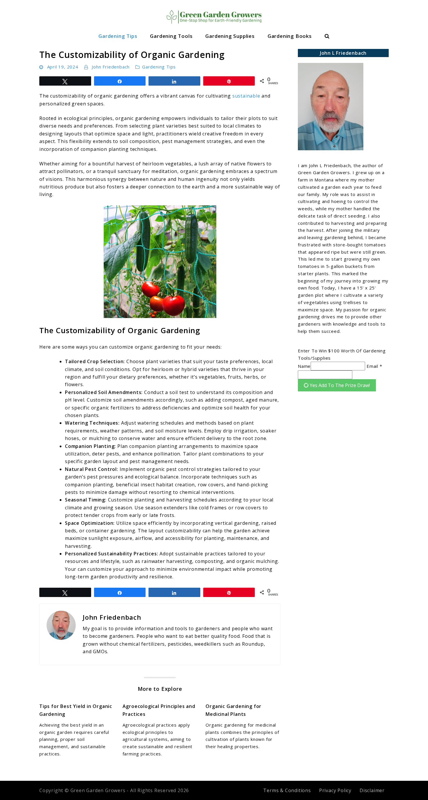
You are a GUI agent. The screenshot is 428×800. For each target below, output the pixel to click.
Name (304, 366)
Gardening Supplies (229, 36)
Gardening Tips (117, 36)
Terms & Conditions (287, 790)
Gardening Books (290, 36)
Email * (374, 366)
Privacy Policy (335, 790)
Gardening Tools (171, 36)
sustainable (246, 96)
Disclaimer (372, 790)
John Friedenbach (111, 67)
